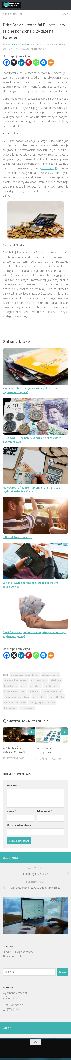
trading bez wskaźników (15, 702)
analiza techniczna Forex (15, 680)
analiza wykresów (39, 680)
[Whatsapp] (36, 62)
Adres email (44, 811)
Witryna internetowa (19, 825)
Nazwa (11, 811)
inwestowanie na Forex (14, 691)
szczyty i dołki (39, 696)
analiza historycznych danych (24, 674)
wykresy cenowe (27, 707)
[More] (51, 62)
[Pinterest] (28, 62)
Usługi (17, 14)
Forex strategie (10, 685)
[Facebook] (6, 62)
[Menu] (66, 5)
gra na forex (35, 685)
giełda (23, 685)
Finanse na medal (13, 956)
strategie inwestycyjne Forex (16, 696)
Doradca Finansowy (22, 44)
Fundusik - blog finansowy (18, 952)
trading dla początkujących (42, 702)
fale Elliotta (56, 680)
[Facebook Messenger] (43, 62)
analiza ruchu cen (50, 674)
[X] (14, 62)
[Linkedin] (21, 62)
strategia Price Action (52, 691)
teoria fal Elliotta (56, 696)
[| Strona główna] (14, 5)
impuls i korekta (51, 685)
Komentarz (14, 785)
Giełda (7, 14)
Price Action (33, 691)
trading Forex (10, 707)
